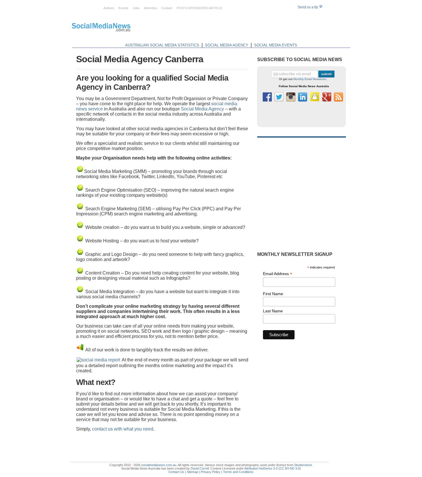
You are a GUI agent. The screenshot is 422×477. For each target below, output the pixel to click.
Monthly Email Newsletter (309, 79)
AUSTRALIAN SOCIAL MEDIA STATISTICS (162, 45)
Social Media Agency (202, 108)
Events (123, 8)
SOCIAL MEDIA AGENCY (226, 45)
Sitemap (192, 472)
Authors (108, 8)
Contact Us (176, 472)
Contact (166, 8)
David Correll (200, 468)
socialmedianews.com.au (158, 465)
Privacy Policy (210, 472)
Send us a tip (308, 7)
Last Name (273, 311)
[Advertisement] (246, 28)
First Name (273, 293)
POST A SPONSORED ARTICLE (199, 8)
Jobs (136, 8)
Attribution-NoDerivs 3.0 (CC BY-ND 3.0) (272, 468)
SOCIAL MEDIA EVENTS (275, 45)
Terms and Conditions (238, 472)
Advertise (150, 8)
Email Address (277, 274)
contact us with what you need (122, 429)
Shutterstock (303, 465)
